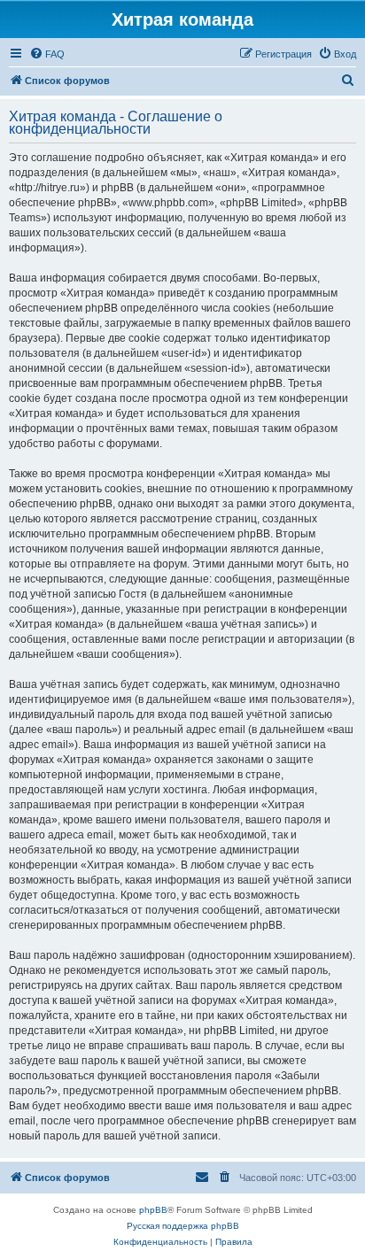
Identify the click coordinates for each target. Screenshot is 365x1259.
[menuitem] (47, 54)
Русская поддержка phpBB (183, 1226)
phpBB (153, 1210)
